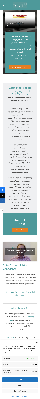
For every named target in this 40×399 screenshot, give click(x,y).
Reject (20, 385)
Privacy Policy (24, 396)
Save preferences (20, 391)
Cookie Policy (15, 396)
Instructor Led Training (20, 67)
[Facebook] (2, 190)
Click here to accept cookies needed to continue (20, 251)
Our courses (9, 337)
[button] (37, 342)
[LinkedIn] (2, 200)
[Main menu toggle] (35, 5)
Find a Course (20, 229)
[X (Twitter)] (2, 195)
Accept (20, 380)
